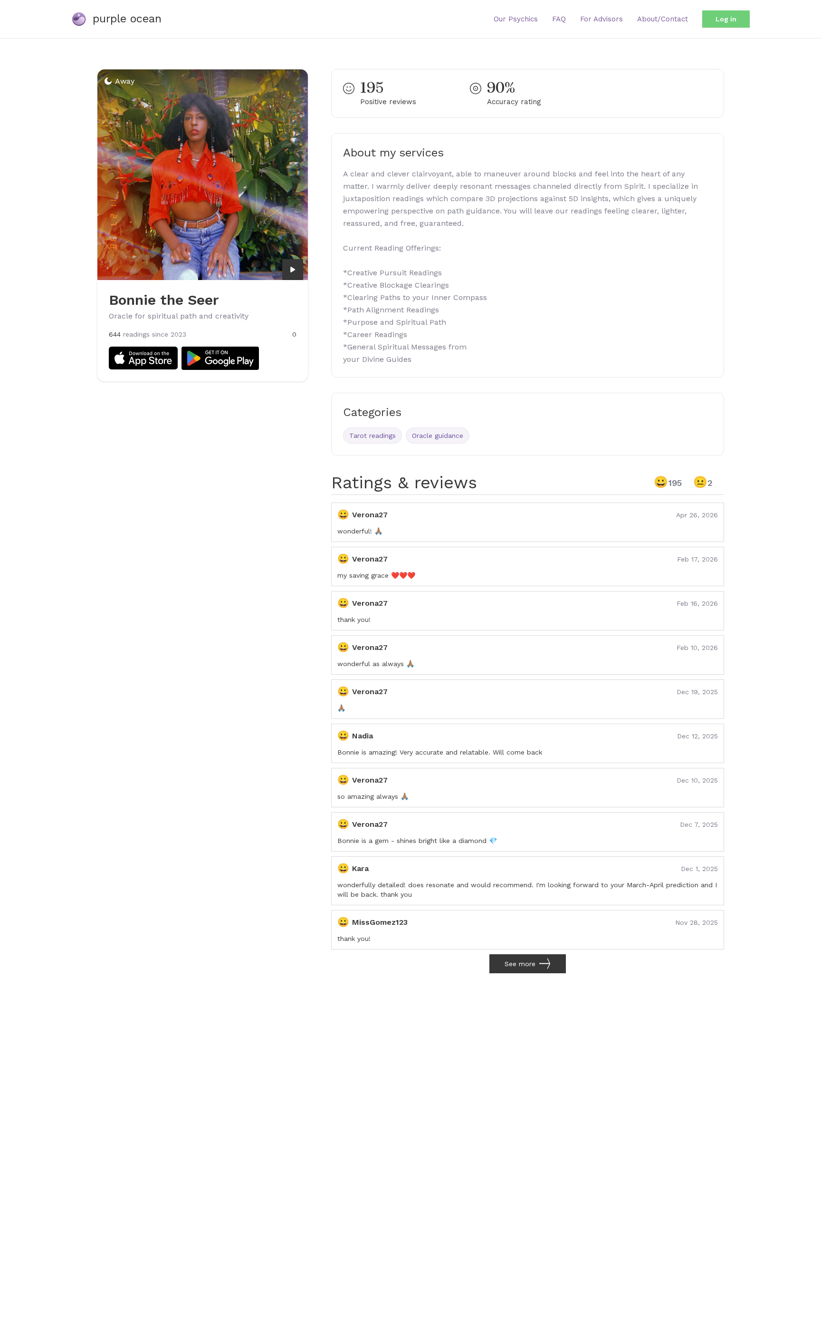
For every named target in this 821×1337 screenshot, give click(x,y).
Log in (726, 19)
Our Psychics (516, 19)
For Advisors (601, 19)
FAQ (559, 19)
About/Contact (662, 19)
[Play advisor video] (292, 269)
